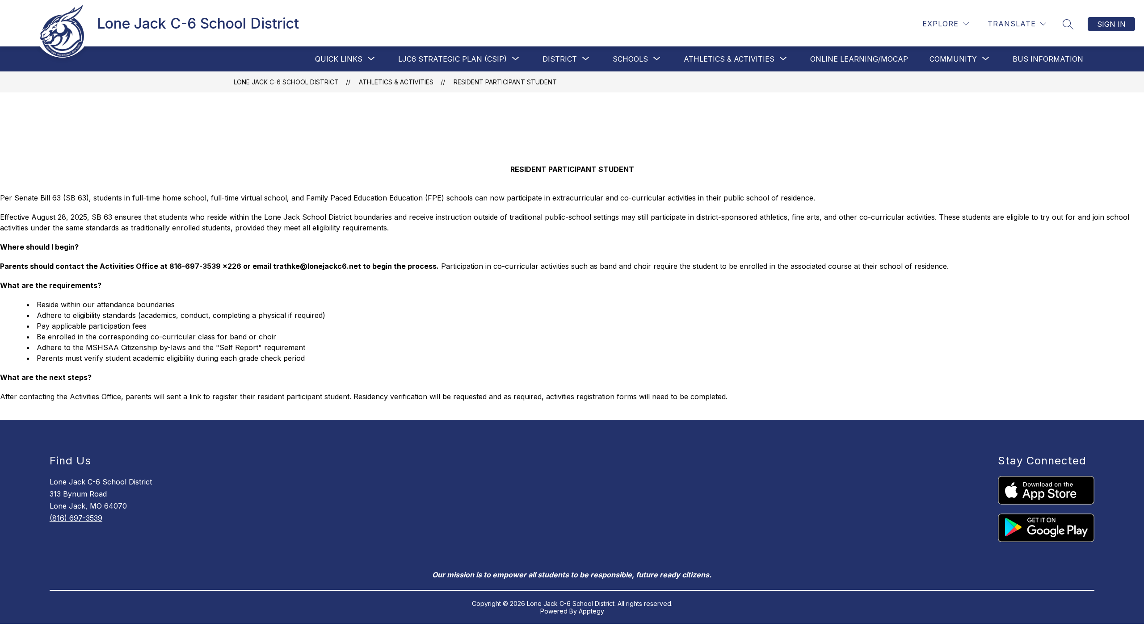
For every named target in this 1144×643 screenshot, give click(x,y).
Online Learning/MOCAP (859, 58)
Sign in (1111, 24)
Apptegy (591, 611)
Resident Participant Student (505, 82)
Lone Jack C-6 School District (286, 82)
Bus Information (1048, 58)
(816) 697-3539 (76, 518)
